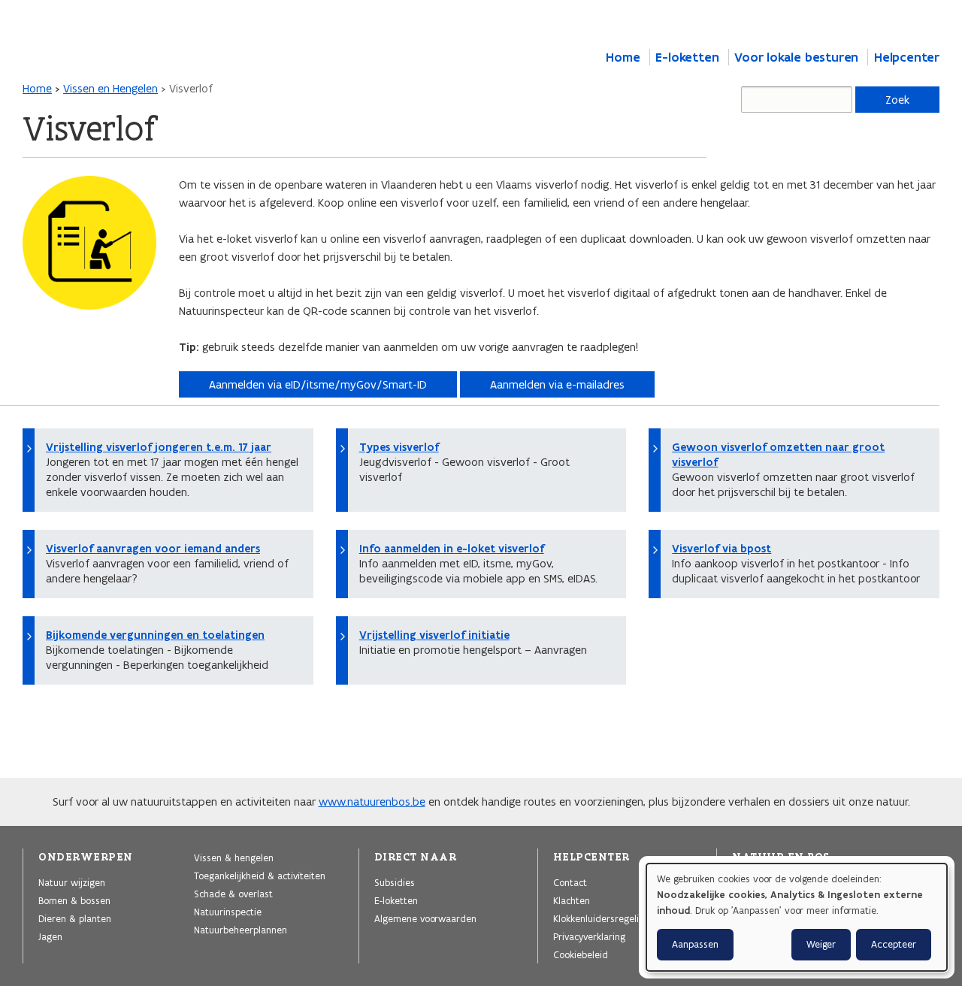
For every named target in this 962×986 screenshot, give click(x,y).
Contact (570, 882)
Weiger (821, 944)
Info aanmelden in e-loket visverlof (451, 548)
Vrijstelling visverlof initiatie (434, 635)
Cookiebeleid (580, 954)
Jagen (50, 936)
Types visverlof (399, 447)
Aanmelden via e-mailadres (557, 384)
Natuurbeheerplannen (240, 930)
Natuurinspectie (228, 912)
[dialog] (796, 917)
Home (623, 57)
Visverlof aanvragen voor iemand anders (153, 548)
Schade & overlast (233, 894)
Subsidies (394, 882)
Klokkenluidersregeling (601, 918)
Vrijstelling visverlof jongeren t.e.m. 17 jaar (158, 447)
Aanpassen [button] (695, 944)
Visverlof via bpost (721, 548)
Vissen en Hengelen (110, 88)
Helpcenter (906, 57)
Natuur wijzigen (71, 882)
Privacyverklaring (589, 936)
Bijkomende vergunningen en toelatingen (155, 635)
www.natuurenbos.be (372, 801)
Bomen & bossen (74, 900)
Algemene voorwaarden (425, 918)
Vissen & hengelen (234, 857)
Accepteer (893, 944)
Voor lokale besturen (796, 57)
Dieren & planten (74, 918)
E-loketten (686, 57)
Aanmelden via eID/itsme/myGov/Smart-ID (318, 384)
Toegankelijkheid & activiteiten (259, 876)
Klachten (571, 900)
